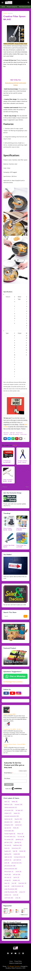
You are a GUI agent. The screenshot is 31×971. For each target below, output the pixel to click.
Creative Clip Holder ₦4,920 (9, 546)
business (10, 13)
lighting (7, 854)
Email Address (8, 773)
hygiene (7, 851)
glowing (18, 842)
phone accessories (10, 868)
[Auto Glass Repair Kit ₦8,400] (22, 521)
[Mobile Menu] (2, 2)
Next (27, 487)
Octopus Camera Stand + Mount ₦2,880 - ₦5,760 (22, 461)
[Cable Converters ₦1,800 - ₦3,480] (8, 473)
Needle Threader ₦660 (9, 714)
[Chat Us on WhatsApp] (15, 678)
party (6, 863)
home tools (19, 432)
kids (15, 851)
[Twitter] (9, 438)
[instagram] (18, 693)
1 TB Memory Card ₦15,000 (7, 461)
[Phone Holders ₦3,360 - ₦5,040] (9, 521)
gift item (12, 432)
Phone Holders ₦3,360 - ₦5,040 (7, 529)
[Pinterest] (17, 438)
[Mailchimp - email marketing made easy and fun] (13, 790)
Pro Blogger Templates (14, 966)
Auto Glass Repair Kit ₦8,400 (21, 529)
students (16, 880)
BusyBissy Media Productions (14, 968)
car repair (19, 810)
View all (15, 445)
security (7, 874)
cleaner (16, 813)
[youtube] (12, 693)
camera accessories (10, 807)
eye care (7, 828)
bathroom (8, 804)
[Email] (20, 438)
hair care (7, 845)
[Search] (29, 2)
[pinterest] (23, 953)
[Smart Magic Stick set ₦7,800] (22, 538)
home (6, 848)
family (15, 828)
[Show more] (24, 438)
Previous (5, 487)
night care (8, 857)
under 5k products (14, 434)
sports (16, 877)
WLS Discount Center (25, 7)
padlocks (7, 860)
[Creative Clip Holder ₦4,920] (9, 538)
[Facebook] (5, 438)
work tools (24, 434)
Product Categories (12, 7)
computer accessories (11, 816)
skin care (7, 877)
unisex (22, 892)
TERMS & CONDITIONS (15, 963)
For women (8, 839)
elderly (17, 822)
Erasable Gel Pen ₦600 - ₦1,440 (12, 729)
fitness (20, 833)
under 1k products (17, 886)
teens (6, 883)
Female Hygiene (9, 833)
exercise (18, 825)
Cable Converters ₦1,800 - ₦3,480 (8, 480)
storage (7, 880)
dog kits (18, 819)
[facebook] (6, 693)
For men (21, 836)
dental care (8, 819)
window (7, 895)
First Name (7, 778)
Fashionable (9, 831)
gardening (19, 839)
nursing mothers (19, 857)
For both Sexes (9, 836)
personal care (16, 863)
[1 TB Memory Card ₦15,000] (8, 454)
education (8, 822)
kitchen (6, 434)
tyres (6, 886)
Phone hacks (8, 871)
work (15, 895)
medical (17, 854)
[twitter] (11, 953)
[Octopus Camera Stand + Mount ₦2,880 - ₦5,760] (23, 454)
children (7, 813)
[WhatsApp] (13, 438)
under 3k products (10, 889)
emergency (8, 825)
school (18, 871)
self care (16, 874)
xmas (17, 898)
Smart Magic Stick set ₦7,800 (21, 546)
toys (14, 883)
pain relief (17, 860)
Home (3, 7)
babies (14, 801)
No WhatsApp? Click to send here (12, 682)
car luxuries (8, 810)
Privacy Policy (18, 961)
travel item (22, 883)
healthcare (17, 845)
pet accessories (9, 866)
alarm (6, 801)
